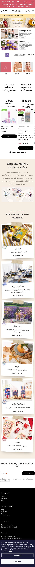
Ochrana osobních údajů (9, 527)
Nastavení (17, 555)
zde (10, 551)
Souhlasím (17, 562)
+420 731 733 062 (9, 536)
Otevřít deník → (18, 256)
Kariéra (3, 514)
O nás (3, 496)
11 (25, 152)
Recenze (4, 498)
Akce (2, 500)
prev (28, 104)
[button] (1, 22)
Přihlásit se (28, 473)
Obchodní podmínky (7, 525)
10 (23, 152)
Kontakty (4, 512)
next (32, 104)
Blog (2, 509)
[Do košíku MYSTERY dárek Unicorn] (9, 136)
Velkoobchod (5, 516)
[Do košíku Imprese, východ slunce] (26, 148)
